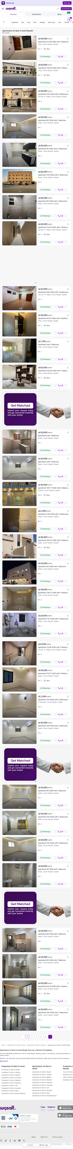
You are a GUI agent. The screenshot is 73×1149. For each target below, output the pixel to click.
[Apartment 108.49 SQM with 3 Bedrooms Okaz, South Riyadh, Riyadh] (19, 85)
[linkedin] (15, 1140)
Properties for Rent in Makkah (11, 1075)
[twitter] (24, 1140)
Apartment (15, 22)
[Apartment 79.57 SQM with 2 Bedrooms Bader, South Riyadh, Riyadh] (19, 691)
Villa (22, 22)
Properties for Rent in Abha (10, 1091)
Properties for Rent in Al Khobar (11, 1077)
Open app (67, 3)
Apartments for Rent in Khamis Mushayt (44, 1095)
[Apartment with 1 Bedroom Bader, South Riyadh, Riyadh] (19, 453)
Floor (35, 22)
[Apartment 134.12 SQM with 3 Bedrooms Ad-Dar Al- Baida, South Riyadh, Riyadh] (19, 245)
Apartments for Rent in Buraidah (42, 1090)
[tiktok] (6, 1140)
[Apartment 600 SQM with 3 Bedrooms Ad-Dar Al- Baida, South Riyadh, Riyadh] (19, 310)
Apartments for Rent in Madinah (42, 1080)
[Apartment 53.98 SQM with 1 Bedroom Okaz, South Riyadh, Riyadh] (19, 59)
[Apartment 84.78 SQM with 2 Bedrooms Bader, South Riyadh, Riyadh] (19, 1004)
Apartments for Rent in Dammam (42, 1082)
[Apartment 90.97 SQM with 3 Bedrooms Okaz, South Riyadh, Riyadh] (19, 336)
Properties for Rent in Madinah (11, 1080)
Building (42, 22)
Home (3, 1045)
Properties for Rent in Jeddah (11, 1072)
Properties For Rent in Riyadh (11, 1069)
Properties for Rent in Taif (10, 1085)
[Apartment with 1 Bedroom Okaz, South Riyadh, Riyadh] (19, 362)
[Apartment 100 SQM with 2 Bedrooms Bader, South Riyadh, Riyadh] (19, 192)
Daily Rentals (36, 14)
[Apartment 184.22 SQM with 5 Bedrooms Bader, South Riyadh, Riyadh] (19, 558)
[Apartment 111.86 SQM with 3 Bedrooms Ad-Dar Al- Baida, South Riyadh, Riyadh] (19, 665)
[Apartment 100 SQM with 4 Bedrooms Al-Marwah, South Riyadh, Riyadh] (19, 717)
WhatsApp (46, 56)
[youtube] (19, 1140)
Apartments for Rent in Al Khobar (42, 1085)
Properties (13, 14)
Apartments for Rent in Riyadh (36, 1045)
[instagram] (1, 1140)
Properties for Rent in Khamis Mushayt (13, 1093)
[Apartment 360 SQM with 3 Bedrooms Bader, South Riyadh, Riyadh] (19, 532)
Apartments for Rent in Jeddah (41, 1074)
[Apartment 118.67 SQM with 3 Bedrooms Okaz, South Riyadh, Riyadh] (19, 610)
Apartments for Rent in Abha (41, 1093)
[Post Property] (58, 8)
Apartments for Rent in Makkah (42, 1077)
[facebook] (10, 1140)
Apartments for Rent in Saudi (16, 1045)
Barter (64, 14)
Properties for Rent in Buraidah (11, 1088)
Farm (59, 22)
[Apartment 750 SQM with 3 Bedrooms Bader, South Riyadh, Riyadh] (19, 636)
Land (28, 22)
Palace (67, 22)
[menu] (3, 8)
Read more (4, 1061)
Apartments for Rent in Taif (40, 1088)
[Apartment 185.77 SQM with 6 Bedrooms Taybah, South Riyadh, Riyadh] (19, 505)
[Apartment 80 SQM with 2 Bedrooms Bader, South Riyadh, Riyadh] (19, 166)
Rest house (51, 22)
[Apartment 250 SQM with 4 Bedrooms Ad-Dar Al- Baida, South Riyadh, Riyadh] (19, 112)
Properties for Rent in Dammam (11, 1083)
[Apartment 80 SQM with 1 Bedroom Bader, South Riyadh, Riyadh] (19, 138)
